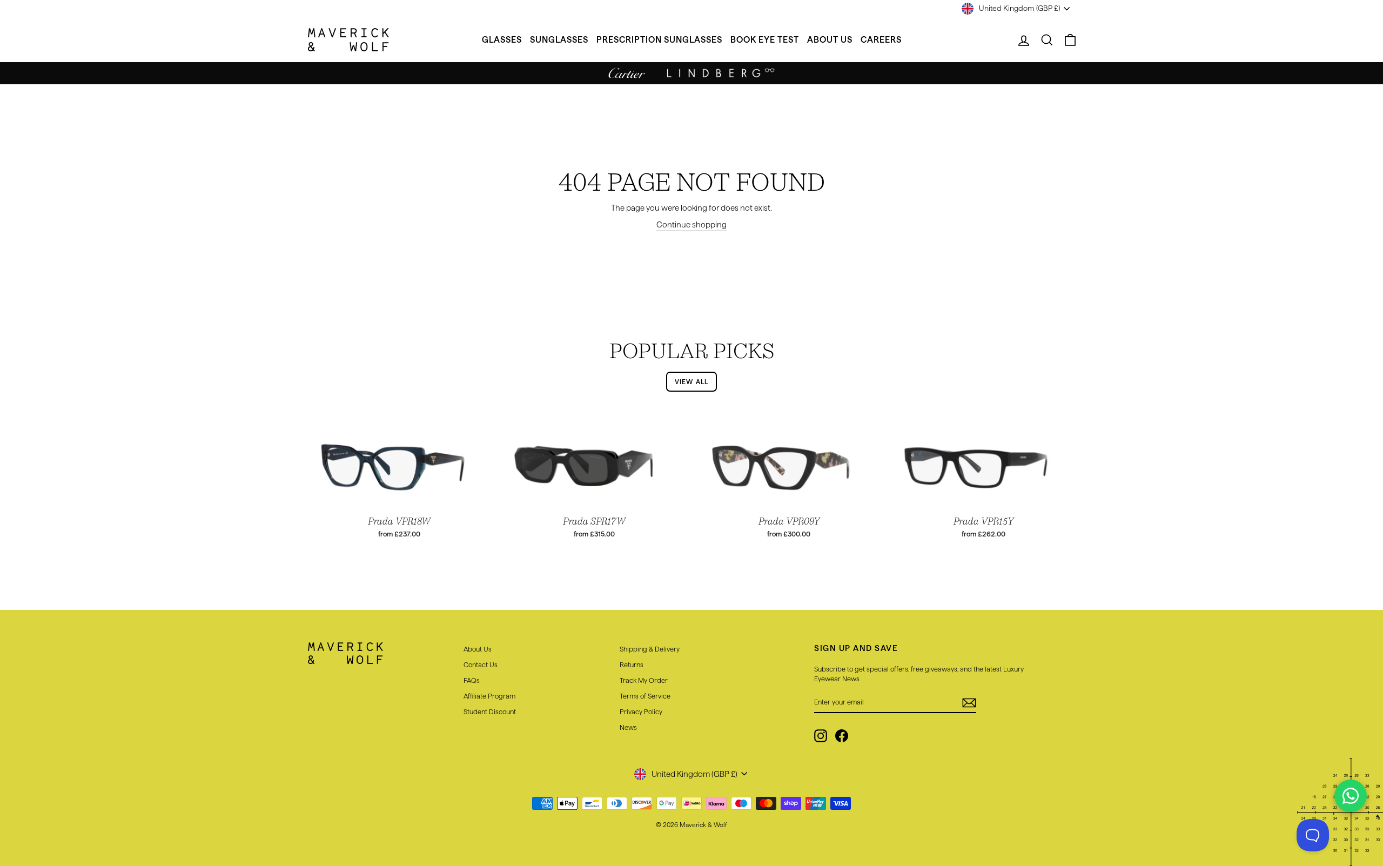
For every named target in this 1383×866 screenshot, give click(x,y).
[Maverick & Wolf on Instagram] (820, 735)
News (628, 727)
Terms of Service (645, 696)
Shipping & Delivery (650, 649)
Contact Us (481, 664)
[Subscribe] (969, 702)
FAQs (472, 680)
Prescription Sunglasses (659, 39)
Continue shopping (691, 224)
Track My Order (644, 680)
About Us (829, 39)
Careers (881, 39)
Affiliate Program (489, 696)
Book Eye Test (764, 39)
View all (692, 381)
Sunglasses (559, 39)
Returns (631, 664)
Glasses (502, 39)
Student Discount (490, 711)
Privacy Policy (641, 711)
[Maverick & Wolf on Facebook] (841, 735)
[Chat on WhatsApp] (1350, 796)
